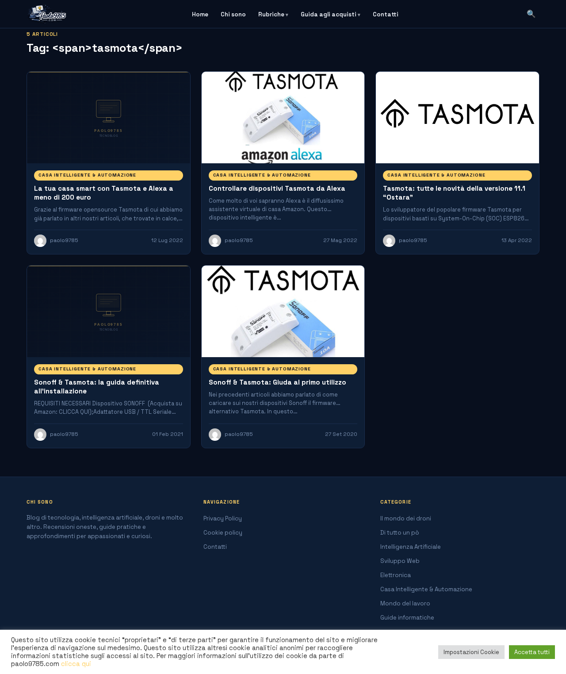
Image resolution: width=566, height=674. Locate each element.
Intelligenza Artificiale (410, 547)
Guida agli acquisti (328, 14)
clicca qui (76, 664)
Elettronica (395, 575)
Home (200, 14)
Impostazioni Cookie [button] (471, 652)
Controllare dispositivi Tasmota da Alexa (277, 188)
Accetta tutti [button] (532, 652)
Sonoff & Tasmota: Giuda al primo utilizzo (277, 382)
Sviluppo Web (400, 561)
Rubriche (271, 14)
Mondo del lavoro (405, 603)
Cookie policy (222, 532)
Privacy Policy (222, 518)
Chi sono (233, 14)
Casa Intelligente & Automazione (87, 175)
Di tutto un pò (399, 532)
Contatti (385, 14)
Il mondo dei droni (405, 518)
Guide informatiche (407, 617)
